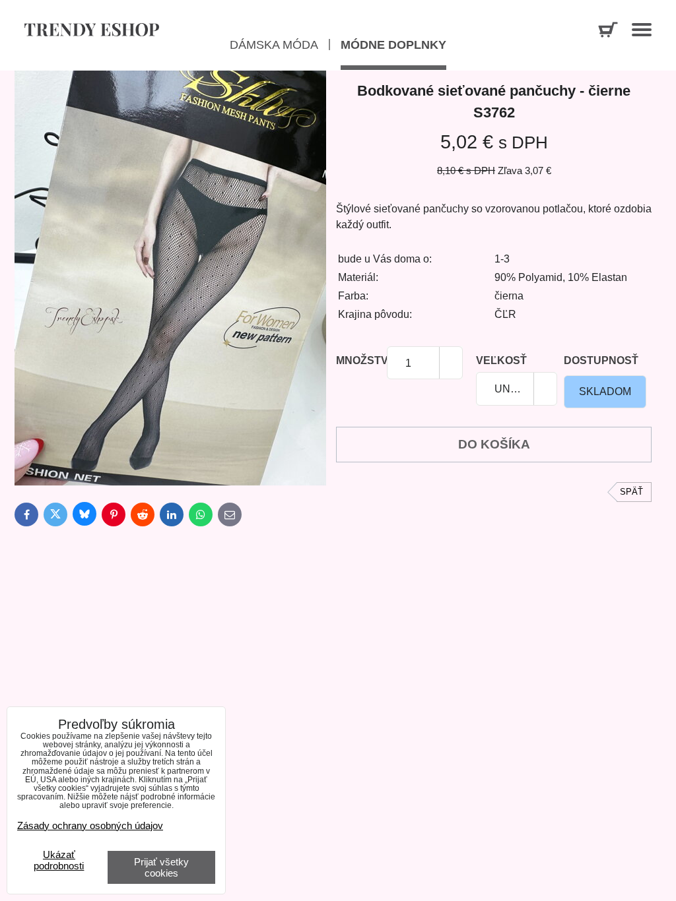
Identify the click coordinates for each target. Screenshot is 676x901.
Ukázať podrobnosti (59, 860)
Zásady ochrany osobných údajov (90, 825)
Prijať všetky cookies (161, 867)
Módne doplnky (393, 44)
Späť (631, 492)
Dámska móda (274, 44)
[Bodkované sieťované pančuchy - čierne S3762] (170, 280)
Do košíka (494, 444)
